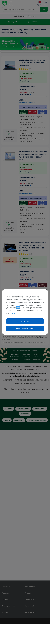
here (18, 308)
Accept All (25, 321)
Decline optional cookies (25, 329)
